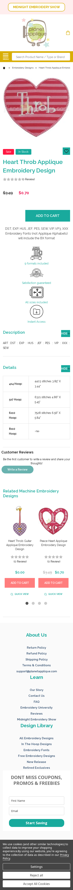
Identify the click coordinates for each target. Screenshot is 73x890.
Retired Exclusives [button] (36, 768)
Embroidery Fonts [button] (36, 750)
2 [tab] (33, 603)
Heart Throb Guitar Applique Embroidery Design (19, 545)
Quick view (22, 594)
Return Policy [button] (36, 647)
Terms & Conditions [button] (36, 665)
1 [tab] (27, 603)
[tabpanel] (20, 551)
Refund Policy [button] (36, 653)
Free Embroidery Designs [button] (36, 756)
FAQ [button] (37, 702)
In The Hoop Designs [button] (36, 744)
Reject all (36, 875)
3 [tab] (39, 603)
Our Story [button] (36, 690)
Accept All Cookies (36, 884)
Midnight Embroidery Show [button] (36, 719)
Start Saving (36, 823)
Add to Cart (48, 216)
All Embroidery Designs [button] (36, 738)
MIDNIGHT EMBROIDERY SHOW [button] (36, 7)
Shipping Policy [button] (37, 659)
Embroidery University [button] (36, 707)
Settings (37, 867)
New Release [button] (36, 762)
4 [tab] (45, 603)
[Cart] (68, 33)
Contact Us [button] (36, 696)
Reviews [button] (37, 713)
